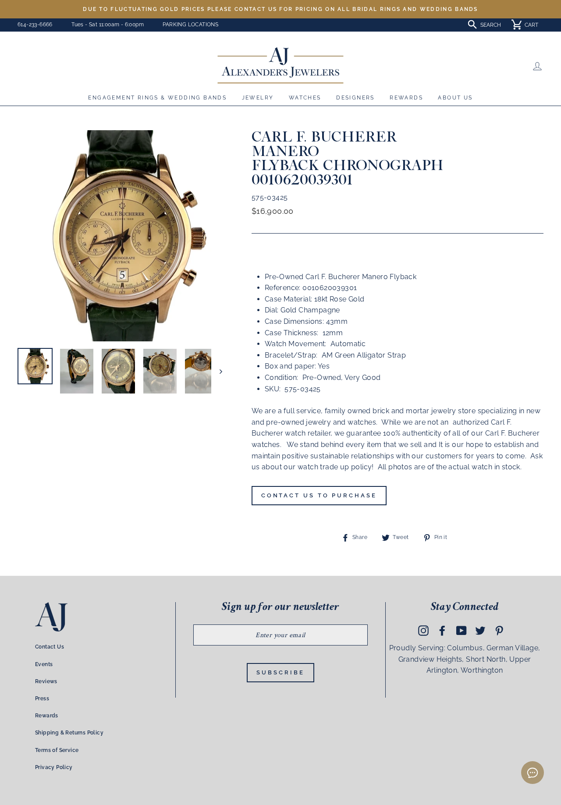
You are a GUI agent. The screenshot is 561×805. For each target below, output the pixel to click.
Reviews (46, 681)
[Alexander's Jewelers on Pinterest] (499, 630)
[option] (280, 9)
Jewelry (258, 98)
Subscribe (280, 672)
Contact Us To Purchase (319, 495)
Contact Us (49, 647)
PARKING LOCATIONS (190, 24)
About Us (455, 98)
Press (42, 698)
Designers (355, 98)
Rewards (406, 98)
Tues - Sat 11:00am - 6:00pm (107, 24)
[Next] (216, 371)
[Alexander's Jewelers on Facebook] (442, 630)
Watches (305, 98)
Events (44, 664)
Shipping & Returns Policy (69, 733)
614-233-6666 (35, 24)
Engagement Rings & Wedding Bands (157, 98)
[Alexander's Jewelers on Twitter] (480, 630)
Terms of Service (56, 750)
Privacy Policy (54, 767)
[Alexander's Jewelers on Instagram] (423, 630)
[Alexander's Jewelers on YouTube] (461, 630)
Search (490, 25)
